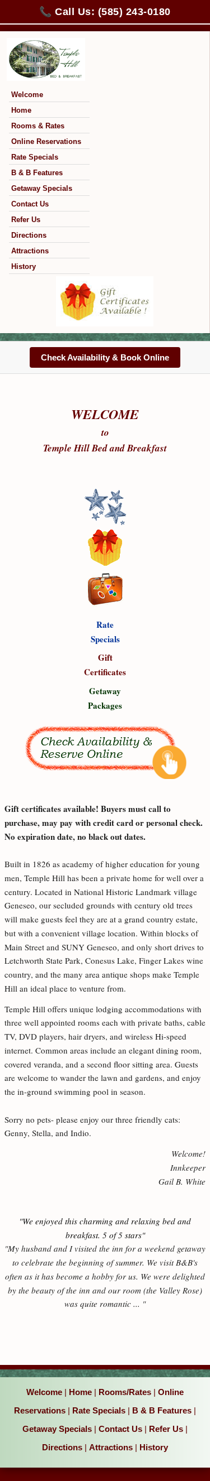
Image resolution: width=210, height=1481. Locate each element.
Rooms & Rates (37, 126)
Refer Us (25, 219)
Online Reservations (46, 141)
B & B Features (37, 173)
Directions (28, 235)
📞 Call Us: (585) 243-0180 (105, 11)
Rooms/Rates (125, 1392)
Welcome (27, 94)
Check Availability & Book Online (105, 357)
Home (21, 110)
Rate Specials (34, 157)
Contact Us (30, 204)
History (23, 266)
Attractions (30, 251)
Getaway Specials (41, 188)
